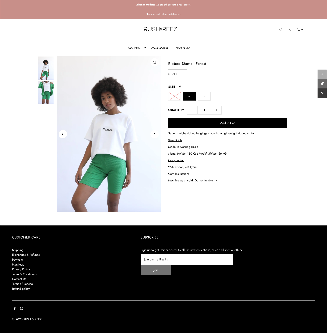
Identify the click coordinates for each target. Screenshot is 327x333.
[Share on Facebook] (322, 74)
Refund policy (21, 289)
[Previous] (63, 134)
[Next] (154, 134)
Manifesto (18, 264)
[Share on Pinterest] (322, 93)
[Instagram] (21, 308)
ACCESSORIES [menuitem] (159, 48)
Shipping (17, 250)
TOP (320, 328)
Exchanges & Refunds (26, 254)
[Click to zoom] (154, 62)
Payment (17, 259)
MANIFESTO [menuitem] (183, 48)
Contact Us (19, 279)
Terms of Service (22, 284)
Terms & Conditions (24, 274)
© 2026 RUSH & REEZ (27, 319)
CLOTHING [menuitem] (134, 48)
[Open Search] (280, 29)
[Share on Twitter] (322, 83)
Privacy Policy (21, 269)
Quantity (176, 110)
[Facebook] (15, 308)
